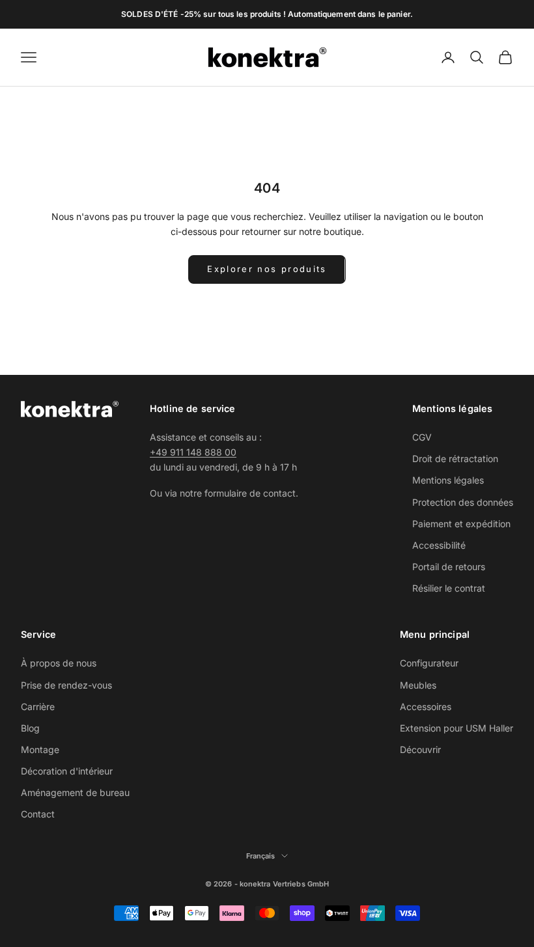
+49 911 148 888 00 (193, 452)
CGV (422, 437)
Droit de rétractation (455, 458)
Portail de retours (448, 566)
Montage (40, 749)
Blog (30, 728)
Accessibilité (439, 545)
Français (260, 855)
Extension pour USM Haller (456, 728)
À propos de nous (58, 662)
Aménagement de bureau (75, 792)
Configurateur (429, 662)
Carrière (38, 706)
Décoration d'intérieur (67, 770)
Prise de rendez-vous (66, 685)
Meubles (418, 685)
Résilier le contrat (448, 588)
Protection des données (462, 502)
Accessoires (425, 706)
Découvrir (420, 749)
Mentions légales (448, 480)
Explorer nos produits (266, 269)
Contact (38, 813)
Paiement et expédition (461, 523)
